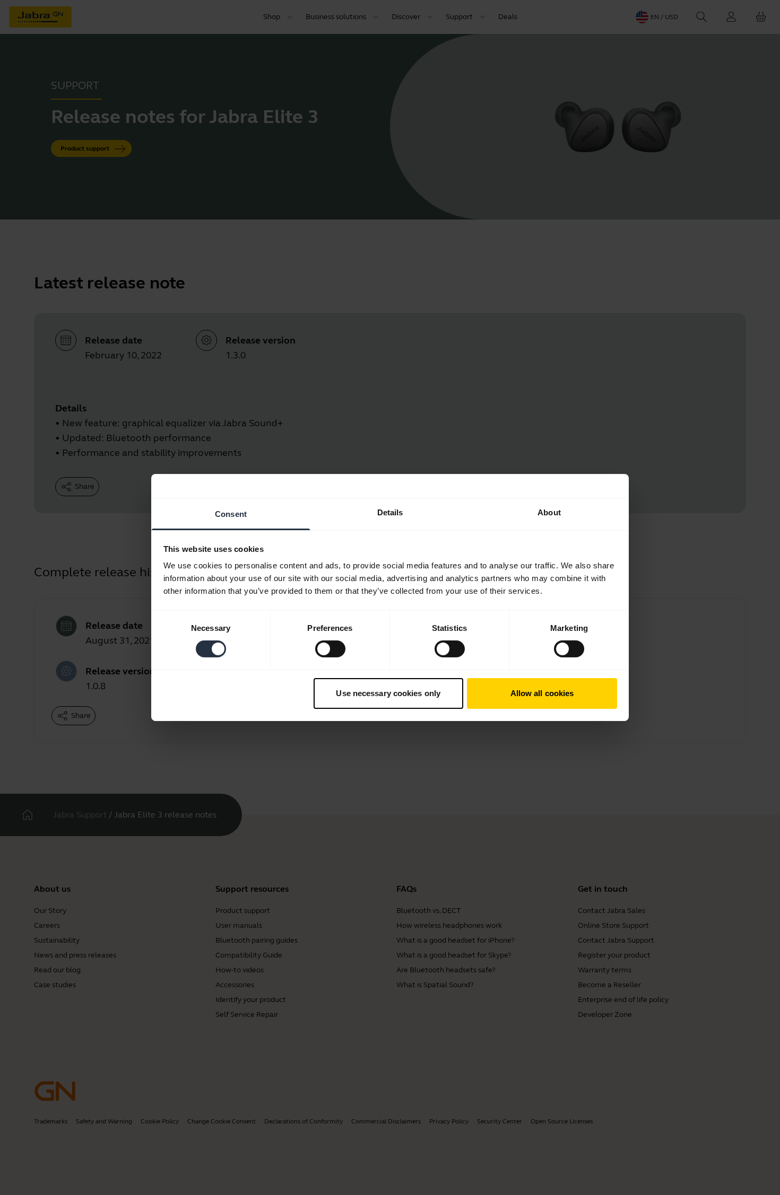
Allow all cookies (542, 693)
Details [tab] (390, 512)
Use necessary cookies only (388, 693)
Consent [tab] (231, 514)
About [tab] (549, 512)
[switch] (330, 648)
